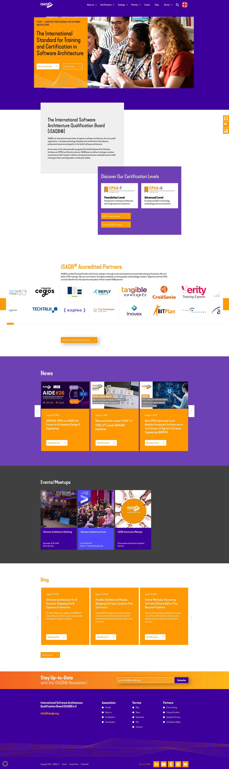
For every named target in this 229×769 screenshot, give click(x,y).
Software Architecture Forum (93, 531)
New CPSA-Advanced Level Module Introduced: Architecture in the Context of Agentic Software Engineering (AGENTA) (164, 426)
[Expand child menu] (96, 5)
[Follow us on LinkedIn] (156, 764)
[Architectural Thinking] (15, 292)
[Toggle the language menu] (184, 4)
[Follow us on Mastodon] (178, 764)
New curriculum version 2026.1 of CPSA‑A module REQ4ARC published (114, 425)
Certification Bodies (173, 722)
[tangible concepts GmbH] (134, 292)
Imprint (64, 764)
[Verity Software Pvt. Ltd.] (194, 292)
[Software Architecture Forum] (96, 511)
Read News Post (54, 443)
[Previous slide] (226, 304)
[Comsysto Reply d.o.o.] (104, 292)
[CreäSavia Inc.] (164, 292)
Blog (157, 4)
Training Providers (173, 712)
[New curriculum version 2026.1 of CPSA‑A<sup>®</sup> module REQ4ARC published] (115, 395)
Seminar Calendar (45, 66)
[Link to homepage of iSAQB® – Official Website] (47, 5)
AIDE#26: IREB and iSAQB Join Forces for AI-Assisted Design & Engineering (63, 424)
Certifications (105, 4)
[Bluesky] (185, 764)
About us (90, 4)
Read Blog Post (53, 637)
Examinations (110, 722)
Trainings (121, 4)
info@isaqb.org (50, 713)
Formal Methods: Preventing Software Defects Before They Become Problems (161, 603)
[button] (5, 764)
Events (147, 4)
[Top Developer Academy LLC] (104, 310)
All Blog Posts (47, 655)
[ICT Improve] (15, 310)
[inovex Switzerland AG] (134, 310)
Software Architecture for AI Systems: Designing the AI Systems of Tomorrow (61, 603)
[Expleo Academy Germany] (74, 310)
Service (167, 4)
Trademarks (84, 764)
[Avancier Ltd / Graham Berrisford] (74, 292)
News (138, 712)
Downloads (140, 717)
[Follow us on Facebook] (171, 764)
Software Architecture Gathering (57, 531)
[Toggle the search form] (177, 4)
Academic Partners (173, 717)
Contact (108, 707)
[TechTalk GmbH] (45, 310)
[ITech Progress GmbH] (194, 310)
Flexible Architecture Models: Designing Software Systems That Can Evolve (114, 603)
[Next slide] (3, 304)
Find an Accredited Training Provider (76, 340)
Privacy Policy (73, 764)
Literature (139, 727)
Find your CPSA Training (112, 224)
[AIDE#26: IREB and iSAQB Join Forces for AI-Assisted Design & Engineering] (65, 395)
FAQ (137, 722)
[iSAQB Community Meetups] (133, 511)
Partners (134, 4)
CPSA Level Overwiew (111, 216)
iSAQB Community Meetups (130, 531)
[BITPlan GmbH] (164, 310)
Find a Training (171, 707)
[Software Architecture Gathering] (59, 511)
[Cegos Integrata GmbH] (45, 292)
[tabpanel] (15, 301)
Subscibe (181, 680)
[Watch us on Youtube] (164, 764)
